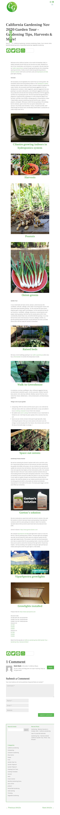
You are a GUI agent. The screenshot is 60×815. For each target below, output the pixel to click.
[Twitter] (10, 35)
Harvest (46, 43)
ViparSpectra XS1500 (42, 72)
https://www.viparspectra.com (27, 611)
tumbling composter (20, 411)
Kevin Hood (17, 666)
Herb (50, 43)
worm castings (24, 413)
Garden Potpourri (12, 764)
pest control (11, 783)
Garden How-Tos (12, 762)
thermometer (17, 356)
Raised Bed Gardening (26, 45)
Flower (39, 43)
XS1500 (13, 625)
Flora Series (11, 755)
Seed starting (11, 791)
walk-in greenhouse (18, 68)
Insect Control (11, 779)
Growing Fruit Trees (13, 769)
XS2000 (13, 627)
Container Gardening (31, 43)
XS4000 (13, 628)
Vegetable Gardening (38, 45)
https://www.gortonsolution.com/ (29, 529)
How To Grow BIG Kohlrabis (38, 733)
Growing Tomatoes (13, 771)
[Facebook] (10, 31)
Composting (11, 750)
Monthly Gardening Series (13, 45)
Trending (10, 793)
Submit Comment (46, 715)
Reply (50, 667)
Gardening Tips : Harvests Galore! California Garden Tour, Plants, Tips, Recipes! (40, 737)
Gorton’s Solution (15, 72)
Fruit (42, 43)
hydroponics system (43, 83)
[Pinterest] (10, 38)
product (10, 786)
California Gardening (19, 43)
